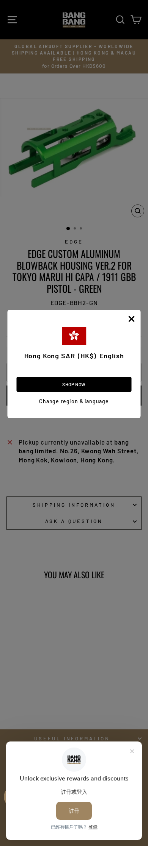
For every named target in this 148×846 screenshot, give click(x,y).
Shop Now (74, 384)
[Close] (132, 319)
